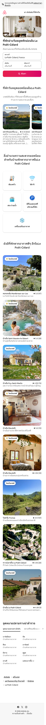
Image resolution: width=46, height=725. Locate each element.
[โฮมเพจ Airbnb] (4, 12)
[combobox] (22, 57)
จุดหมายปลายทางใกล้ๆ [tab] (11, 629)
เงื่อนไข (29, 713)
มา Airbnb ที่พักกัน (32, 12)
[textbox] (12, 66)
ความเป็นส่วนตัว (18, 713)
